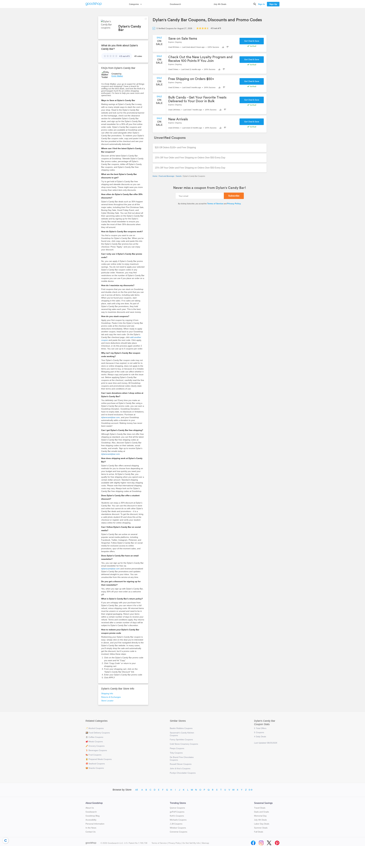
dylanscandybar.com (110, 417)
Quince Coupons (177, 808)
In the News (91, 828)
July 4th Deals (220, 4)
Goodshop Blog (93, 816)
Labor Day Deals (261, 824)
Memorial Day (260, 816)
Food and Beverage (166, 176)
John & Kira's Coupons (180, 768)
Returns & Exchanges (111, 697)
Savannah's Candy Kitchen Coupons (182, 734)
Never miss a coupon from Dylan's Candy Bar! (209, 188)
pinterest (277, 842)
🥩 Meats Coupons (94, 741)
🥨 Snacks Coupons (95, 768)
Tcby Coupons (176, 753)
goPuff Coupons (177, 812)
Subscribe (233, 196)
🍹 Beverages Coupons (96, 750)
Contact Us (91, 832)
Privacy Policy (234, 203)
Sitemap (205, 843)
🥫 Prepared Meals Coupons (99, 759)
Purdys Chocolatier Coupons (183, 773)
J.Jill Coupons (176, 824)
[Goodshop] (94, 4)
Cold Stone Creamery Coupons (184, 744)
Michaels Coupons (178, 820)
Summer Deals (260, 828)
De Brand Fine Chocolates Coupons (182, 758)
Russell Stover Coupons (180, 764)
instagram (261, 842)
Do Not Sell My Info (191, 843)
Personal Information (95, 824)
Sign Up (273, 4)
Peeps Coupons (177, 748)
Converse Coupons (178, 832)
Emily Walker (117, 76)
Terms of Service (215, 203)
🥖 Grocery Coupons (95, 746)
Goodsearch (175, 4)
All (136, 790)
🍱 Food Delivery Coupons (98, 733)
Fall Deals (258, 832)
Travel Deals (259, 808)
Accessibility (91, 820)
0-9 (250, 790)
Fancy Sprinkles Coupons (181, 739)
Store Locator (107, 700)
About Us (90, 808)
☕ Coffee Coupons (94, 737)
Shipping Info (107, 693)
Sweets (179, 176)
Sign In (261, 4)
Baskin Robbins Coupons (181, 728)
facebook (253, 842)
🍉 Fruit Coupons (93, 755)
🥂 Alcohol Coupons (95, 728)
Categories (134, 4)
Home (155, 176)
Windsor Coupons (178, 828)
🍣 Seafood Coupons (95, 763)
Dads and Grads (261, 812)
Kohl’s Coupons (177, 816)
